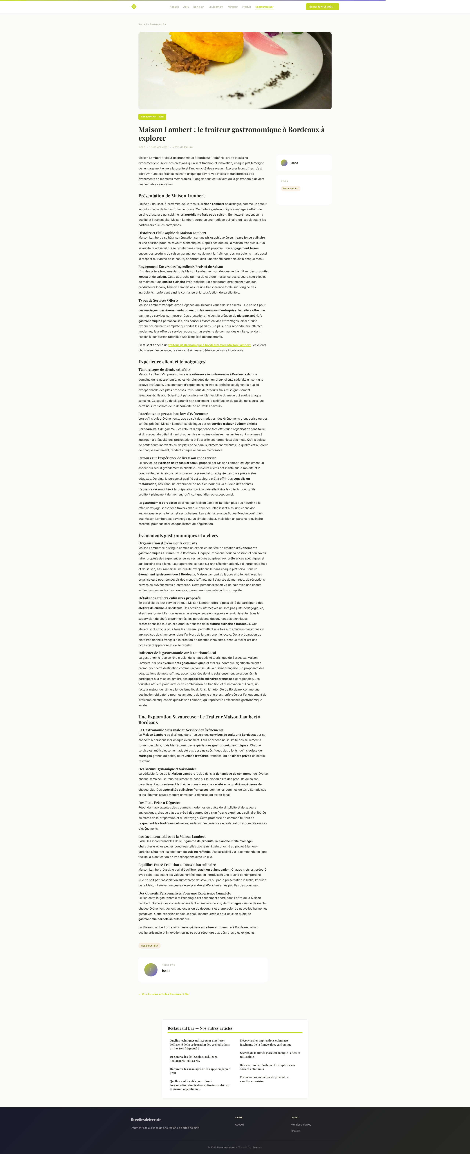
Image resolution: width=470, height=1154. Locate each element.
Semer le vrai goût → (322, 6)
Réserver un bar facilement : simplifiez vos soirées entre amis (267, 1067)
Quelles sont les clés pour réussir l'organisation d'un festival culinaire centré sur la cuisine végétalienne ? (200, 1085)
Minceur (233, 6)
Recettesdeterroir (146, 1119)
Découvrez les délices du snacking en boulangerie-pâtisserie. (194, 1058)
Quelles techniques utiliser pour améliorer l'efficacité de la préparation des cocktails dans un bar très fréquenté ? (200, 1044)
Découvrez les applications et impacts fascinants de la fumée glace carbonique (265, 1042)
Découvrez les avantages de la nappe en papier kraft (200, 1071)
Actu (186, 6)
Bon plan (198, 6)
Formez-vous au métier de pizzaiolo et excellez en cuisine (264, 1079)
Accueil (174, 6)
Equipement (216, 6)
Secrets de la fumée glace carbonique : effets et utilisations (270, 1054)
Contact (295, 1130)
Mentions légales (301, 1124)
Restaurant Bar (264, 6)
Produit (246, 6)
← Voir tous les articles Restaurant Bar (163, 994)
